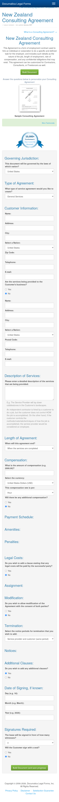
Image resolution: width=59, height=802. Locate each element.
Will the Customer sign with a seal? (22, 747)
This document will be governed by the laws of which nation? (28, 165)
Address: (9, 223)
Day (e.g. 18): (11, 693)
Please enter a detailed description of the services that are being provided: (29, 382)
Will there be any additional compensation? (26, 497)
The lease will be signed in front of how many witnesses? (27, 736)
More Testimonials (48, 123)
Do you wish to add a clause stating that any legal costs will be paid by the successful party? (28, 564)
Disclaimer (25, 790)
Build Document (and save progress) (29, 767)
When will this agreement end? (20, 443)
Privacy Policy (11, 790)
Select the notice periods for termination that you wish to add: (29, 632)
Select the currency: (15, 477)
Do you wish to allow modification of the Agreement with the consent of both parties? (27, 605)
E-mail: (8, 271)
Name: (8, 213)
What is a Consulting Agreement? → (40, 31)
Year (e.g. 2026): (13, 712)
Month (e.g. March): (14, 703)
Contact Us (31, 793)
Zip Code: (10, 252)
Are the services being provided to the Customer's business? (24, 283)
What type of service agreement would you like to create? (29, 190)
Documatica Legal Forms (16, 3)
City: (7, 233)
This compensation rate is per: (20, 487)
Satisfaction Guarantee (43, 790)
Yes (9, 289)
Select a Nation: (12, 242)
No (9, 293)
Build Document (29, 72)
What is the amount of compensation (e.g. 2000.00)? (25, 467)
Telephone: (10, 262)
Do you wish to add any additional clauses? (26, 668)
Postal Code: (11, 339)
